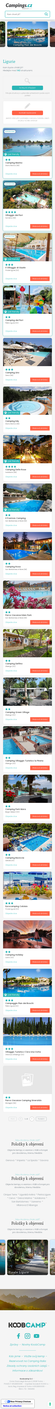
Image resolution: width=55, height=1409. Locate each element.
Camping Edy (12, 421)
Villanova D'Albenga (27, 1205)
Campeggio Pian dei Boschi (19, 1003)
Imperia (21, 1160)
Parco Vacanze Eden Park (18, 615)
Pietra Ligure (44, 1194)
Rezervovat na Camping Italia (27, 1361)
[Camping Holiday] (27, 934)
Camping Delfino (14, 663)
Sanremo (36, 1201)
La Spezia (33, 1160)
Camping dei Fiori (14, 320)
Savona (44, 1160)
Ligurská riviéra (27, 1194)
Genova (10, 1160)
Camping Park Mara (15, 809)
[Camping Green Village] (27, 692)
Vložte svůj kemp (34, 1356)
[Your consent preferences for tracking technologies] (50, 1404)
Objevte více (11, 174)
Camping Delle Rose (15, 469)
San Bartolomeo (20, 1201)
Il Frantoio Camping (15, 518)
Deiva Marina (25, 1198)
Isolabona (40, 1198)
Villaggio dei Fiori (14, 215)
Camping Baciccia (14, 857)
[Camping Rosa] (27, 546)
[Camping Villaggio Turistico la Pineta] (27, 740)
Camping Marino (13, 162)
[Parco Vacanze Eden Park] (27, 595)
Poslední (41, 1119)
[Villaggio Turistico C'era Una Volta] (27, 1031)
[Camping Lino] (27, 352)
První (13, 1119)
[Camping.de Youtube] (36, 1336)
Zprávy (14, 1344)
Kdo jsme (14, 1356)
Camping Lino (12, 372)
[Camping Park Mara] (27, 789)
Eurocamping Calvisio (16, 906)
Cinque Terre (10, 1194)
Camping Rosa (13, 566)
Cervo (12, 1198)
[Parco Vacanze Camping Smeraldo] (27, 1080)
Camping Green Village (17, 712)
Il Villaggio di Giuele (15, 267)
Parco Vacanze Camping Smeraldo (23, 1100)
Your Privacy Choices (20, 1401)
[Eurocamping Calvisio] (27, 886)
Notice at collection (12, 1406)
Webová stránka (39, 174)
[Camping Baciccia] (27, 837)
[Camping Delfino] (27, 643)
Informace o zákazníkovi (28, 1370)
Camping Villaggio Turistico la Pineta (24, 760)
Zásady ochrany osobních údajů (27, 1366)
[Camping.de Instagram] (27, 1336)
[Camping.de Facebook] (18, 1336)
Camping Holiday (14, 954)
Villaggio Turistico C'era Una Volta (23, 1051)
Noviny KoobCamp (33, 1344)
